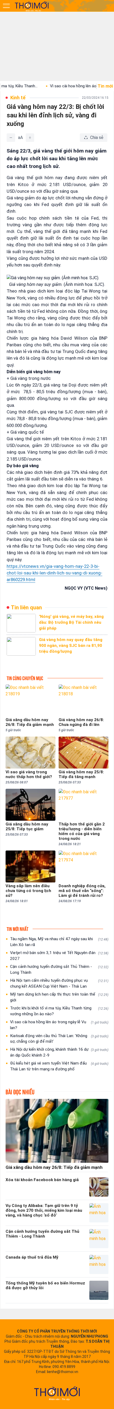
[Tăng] (30, 137)
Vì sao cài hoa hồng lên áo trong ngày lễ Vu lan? (59, 1025)
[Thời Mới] (57, 1393)
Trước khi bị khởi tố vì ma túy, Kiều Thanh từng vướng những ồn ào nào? (59, 1011)
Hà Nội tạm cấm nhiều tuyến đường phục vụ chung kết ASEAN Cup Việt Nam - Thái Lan (59, 983)
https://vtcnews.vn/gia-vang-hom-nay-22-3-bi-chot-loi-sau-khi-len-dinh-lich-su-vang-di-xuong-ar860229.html (54, 573)
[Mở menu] (6, 6)
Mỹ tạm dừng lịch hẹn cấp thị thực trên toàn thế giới (59, 997)
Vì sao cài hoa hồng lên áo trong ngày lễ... (69, 86)
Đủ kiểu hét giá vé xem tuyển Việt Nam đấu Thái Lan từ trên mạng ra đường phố (59, 1066)
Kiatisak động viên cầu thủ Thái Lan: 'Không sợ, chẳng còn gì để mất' (59, 1038)
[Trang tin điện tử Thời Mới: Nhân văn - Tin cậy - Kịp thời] (32, 6)
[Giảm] (11, 137)
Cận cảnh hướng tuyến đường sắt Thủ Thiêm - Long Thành (59, 969)
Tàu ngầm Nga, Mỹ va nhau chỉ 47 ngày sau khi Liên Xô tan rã (59, 941)
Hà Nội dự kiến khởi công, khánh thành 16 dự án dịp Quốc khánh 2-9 (59, 1052)
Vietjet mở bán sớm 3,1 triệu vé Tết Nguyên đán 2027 (59, 955)
